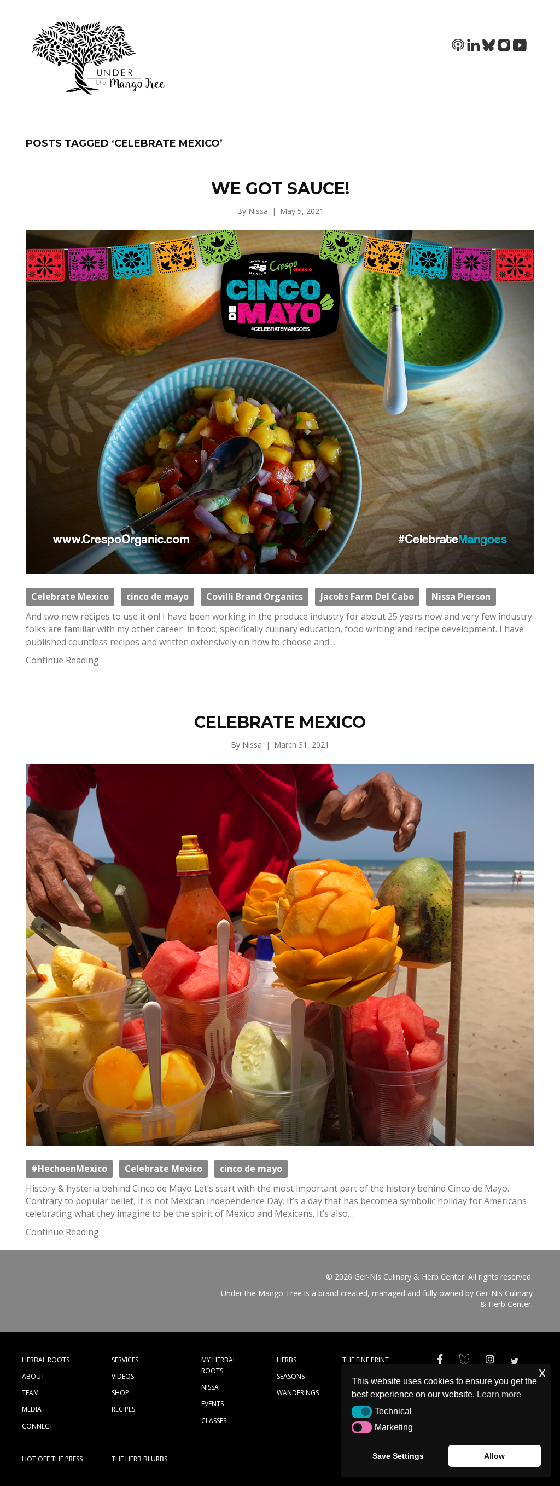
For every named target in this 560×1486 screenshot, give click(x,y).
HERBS (286, 1359)
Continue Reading (62, 660)
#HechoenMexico (69, 1169)
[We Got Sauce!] (280, 401)
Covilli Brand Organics (254, 597)
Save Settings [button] (398, 1456)
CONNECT (37, 1426)
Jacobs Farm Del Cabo (367, 597)
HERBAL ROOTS (45, 1359)
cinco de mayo (157, 597)
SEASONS (291, 1376)
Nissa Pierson (461, 597)
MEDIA (32, 1409)
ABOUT (33, 1376)
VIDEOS (123, 1376)
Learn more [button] (499, 1394)
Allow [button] (494, 1456)
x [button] (542, 1372)
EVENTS (212, 1403)
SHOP (120, 1392)
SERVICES (125, 1359)
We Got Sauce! (280, 188)
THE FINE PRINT (365, 1359)
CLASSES (213, 1420)
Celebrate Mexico (70, 597)
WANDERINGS (298, 1392)
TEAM (30, 1392)
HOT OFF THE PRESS (52, 1459)
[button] (362, 1412)
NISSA (210, 1387)
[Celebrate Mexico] (280, 954)
